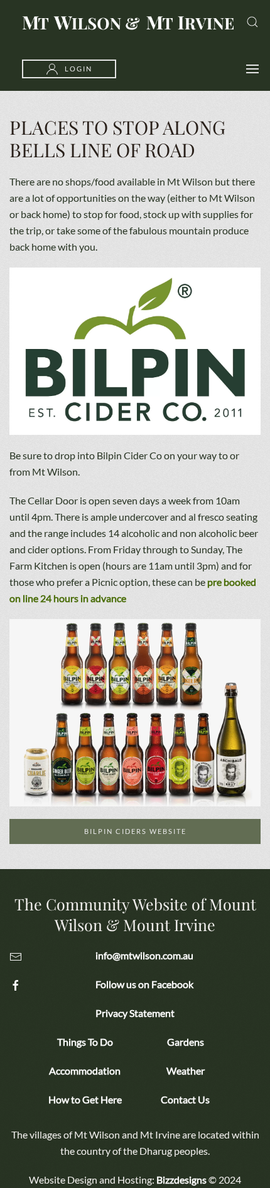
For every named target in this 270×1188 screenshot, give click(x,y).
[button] (252, 22)
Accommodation (85, 1070)
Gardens (185, 1042)
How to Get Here (85, 1099)
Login (78, 69)
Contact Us (185, 1099)
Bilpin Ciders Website (135, 831)
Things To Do (85, 1042)
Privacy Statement (135, 1013)
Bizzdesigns (181, 1179)
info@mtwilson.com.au (144, 955)
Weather (185, 1070)
